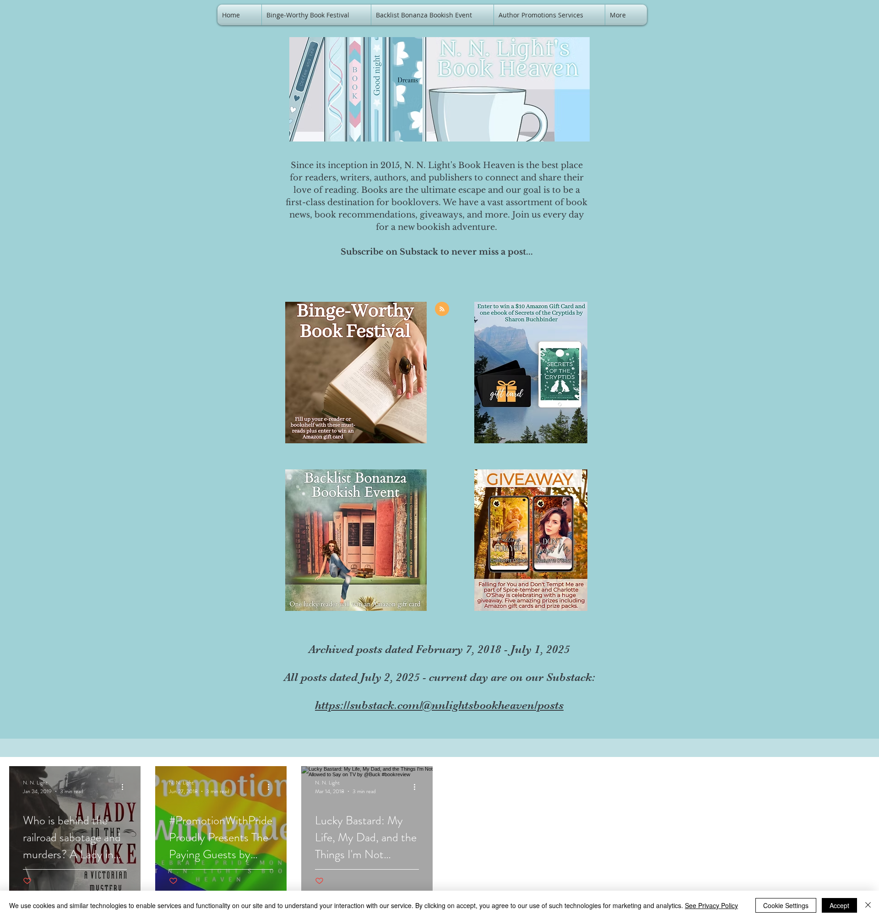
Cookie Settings (785, 905)
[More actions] (125, 786)
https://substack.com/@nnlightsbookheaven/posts (439, 705)
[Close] (868, 905)
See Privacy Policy (711, 905)
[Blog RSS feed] (442, 309)
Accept (839, 905)
